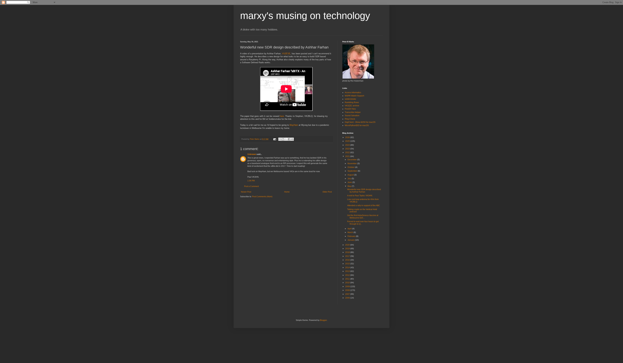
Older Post (327, 192)
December (352, 159)
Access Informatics (353, 92)
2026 (347, 137)
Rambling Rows (352, 102)
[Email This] (279, 139)
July (350, 178)
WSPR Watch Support (354, 96)
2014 (347, 267)
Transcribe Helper (353, 112)
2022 (347, 152)
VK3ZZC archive (352, 106)
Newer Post (246, 192)
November (352, 163)
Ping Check (350, 119)
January (351, 240)
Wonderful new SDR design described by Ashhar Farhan (364, 190)
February (352, 236)
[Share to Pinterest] (292, 139)
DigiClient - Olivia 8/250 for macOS (360, 122)
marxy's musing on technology (305, 15)
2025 (347, 141)
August (351, 175)
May (350, 186)
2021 (347, 156)
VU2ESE (286, 53)
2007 (347, 294)
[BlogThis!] (283, 139)
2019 (347, 248)
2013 (347, 271)
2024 (347, 145)
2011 (347, 279)
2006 (347, 298)
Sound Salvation (352, 115)
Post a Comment (251, 186)
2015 (347, 264)
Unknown (251, 154)
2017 (347, 256)
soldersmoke (350, 99)
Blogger (323, 320)
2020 (347, 245)
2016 (347, 260)
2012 (347, 275)
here (282, 116)
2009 (347, 286)
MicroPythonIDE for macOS (357, 125)
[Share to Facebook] (289, 139)
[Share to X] (286, 139)
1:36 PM (251, 181)
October (351, 167)
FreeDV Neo (350, 109)
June (350, 182)
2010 (347, 282)
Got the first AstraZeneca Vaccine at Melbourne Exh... (362, 216)
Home (287, 192)
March (351, 232)
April (350, 229)
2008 (347, 290)
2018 (347, 252)
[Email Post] (274, 139)
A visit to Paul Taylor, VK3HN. (360, 195)
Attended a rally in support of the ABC (363, 205)
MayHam (294, 125)
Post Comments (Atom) (262, 196)
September (353, 171)
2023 (347, 149)
